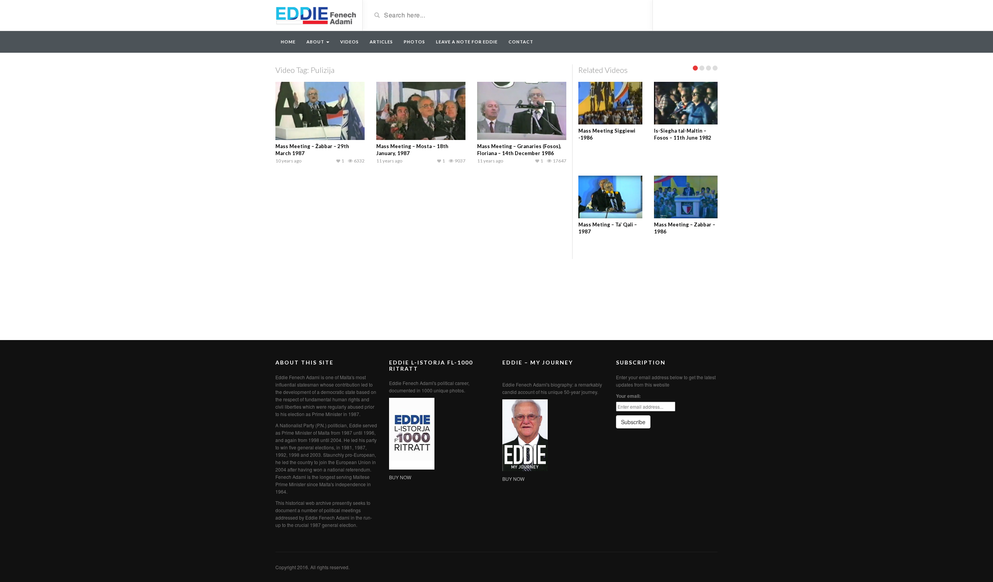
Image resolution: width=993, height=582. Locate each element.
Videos (349, 41)
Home (288, 41)
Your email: (628, 395)
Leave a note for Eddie (467, 41)
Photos (414, 41)
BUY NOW (400, 477)
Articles (381, 41)
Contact (521, 41)
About (315, 41)
